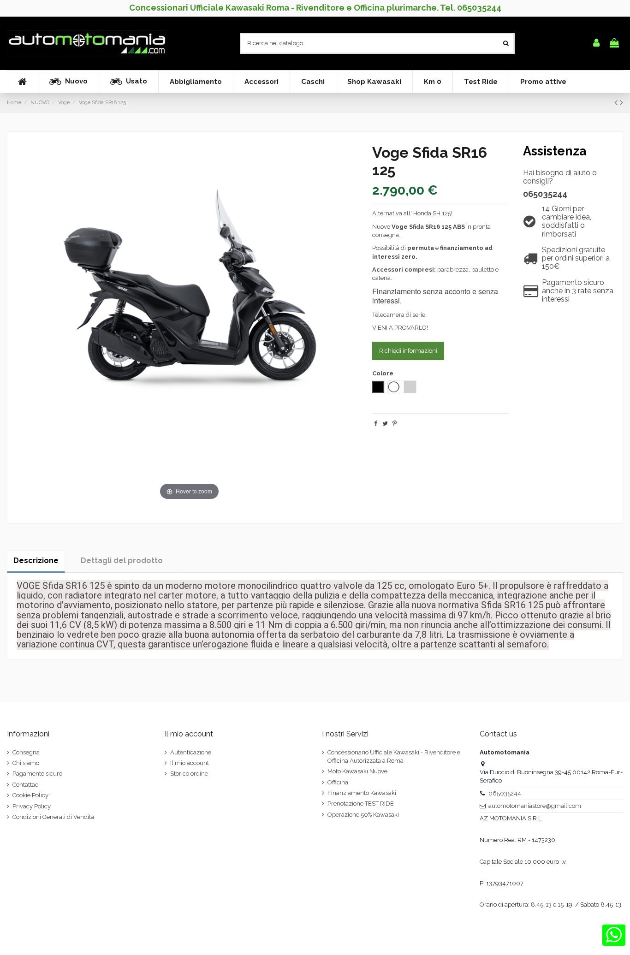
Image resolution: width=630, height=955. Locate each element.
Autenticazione (190, 752)
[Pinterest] (394, 423)
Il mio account (189, 762)
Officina (337, 782)
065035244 (545, 194)
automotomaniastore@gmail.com (534, 805)
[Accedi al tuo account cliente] (596, 43)
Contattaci (26, 784)
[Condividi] (375, 423)
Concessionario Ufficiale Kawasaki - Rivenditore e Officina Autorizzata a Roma (393, 756)
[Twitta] (385, 423)
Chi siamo (25, 762)
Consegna (26, 752)
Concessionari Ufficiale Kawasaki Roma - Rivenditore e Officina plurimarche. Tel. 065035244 (315, 7)
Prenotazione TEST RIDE (360, 803)
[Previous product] (617, 102)
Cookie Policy (30, 795)
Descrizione (36, 560)
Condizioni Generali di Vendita (53, 816)
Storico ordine (189, 773)
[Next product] (621, 102)
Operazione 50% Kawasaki (363, 814)
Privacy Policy (31, 806)
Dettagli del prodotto (122, 560)
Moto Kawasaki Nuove (357, 771)
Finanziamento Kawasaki (361, 792)
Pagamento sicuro (37, 773)
